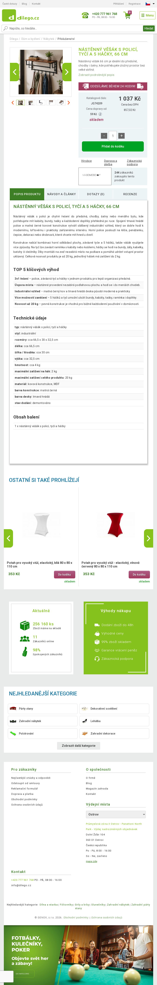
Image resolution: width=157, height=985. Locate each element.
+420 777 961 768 (22, 880)
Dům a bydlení (30, 38)
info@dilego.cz (21, 885)
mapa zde (91, 861)
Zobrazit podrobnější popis (96, 74)
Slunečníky (98, 904)
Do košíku (64, 574)
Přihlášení (118, 3)
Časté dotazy (9, 3)
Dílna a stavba (49, 904)
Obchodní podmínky (24, 799)
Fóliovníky (66, 904)
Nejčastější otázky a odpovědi (31, 777)
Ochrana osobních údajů (27, 804)
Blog (24, 3)
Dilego (14, 38)
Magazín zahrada (97, 788)
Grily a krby (82, 904)
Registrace (135, 3)
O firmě (90, 777)
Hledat (148, 28)
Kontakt (36, 3)
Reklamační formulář (24, 788)
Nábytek (48, 38)
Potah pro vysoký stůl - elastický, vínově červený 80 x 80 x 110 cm (111, 564)
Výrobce (86, 160)
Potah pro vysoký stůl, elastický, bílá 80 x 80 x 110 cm (39, 564)
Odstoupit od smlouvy (25, 783)
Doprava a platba (110, 162)
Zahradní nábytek (118, 904)
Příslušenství (66, 38)
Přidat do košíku (113, 146)
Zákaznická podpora (134, 162)
